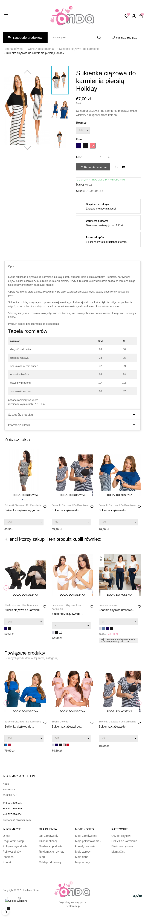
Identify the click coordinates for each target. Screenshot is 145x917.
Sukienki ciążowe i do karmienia (22, 505)
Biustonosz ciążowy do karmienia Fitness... (66, 614)
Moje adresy (83, 851)
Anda (88, 184)
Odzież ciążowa (121, 835)
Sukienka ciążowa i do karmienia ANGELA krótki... (69, 727)
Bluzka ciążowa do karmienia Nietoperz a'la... (22, 610)
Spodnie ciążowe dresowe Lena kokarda (115, 610)
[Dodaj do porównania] (123, 166)
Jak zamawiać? (48, 835)
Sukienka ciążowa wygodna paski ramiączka (22, 510)
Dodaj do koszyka (95, 167)
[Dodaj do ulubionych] (116, 166)
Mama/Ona (118, 851)
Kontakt (7, 862)
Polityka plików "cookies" (12, 854)
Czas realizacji (48, 841)
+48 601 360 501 (126, 37)
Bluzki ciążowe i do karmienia (21, 605)
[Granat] (78, 145)
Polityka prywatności (15, 846)
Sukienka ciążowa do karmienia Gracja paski (66, 510)
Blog (42, 856)
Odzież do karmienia (124, 841)
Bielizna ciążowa (122, 846)
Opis (11, 266)
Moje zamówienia (86, 835)
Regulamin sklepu (14, 841)
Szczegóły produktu (20, 414)
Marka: (80, 184)
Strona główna (60, 721)
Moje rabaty (82, 862)
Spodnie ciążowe (108, 605)
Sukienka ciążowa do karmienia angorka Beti (18, 727)
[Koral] (92, 145)
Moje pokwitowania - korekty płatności (88, 844)
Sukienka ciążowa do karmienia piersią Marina (114, 510)
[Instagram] (19, 898)
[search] (99, 37)
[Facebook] (7, 898)
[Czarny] (85, 145)
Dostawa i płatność (51, 846)
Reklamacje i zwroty (51, 851)
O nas (6, 835)
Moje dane (81, 856)
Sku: (79, 190)
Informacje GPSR (19, 425)
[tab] (72, 266)
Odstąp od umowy (50, 862)
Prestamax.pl (72, 906)
